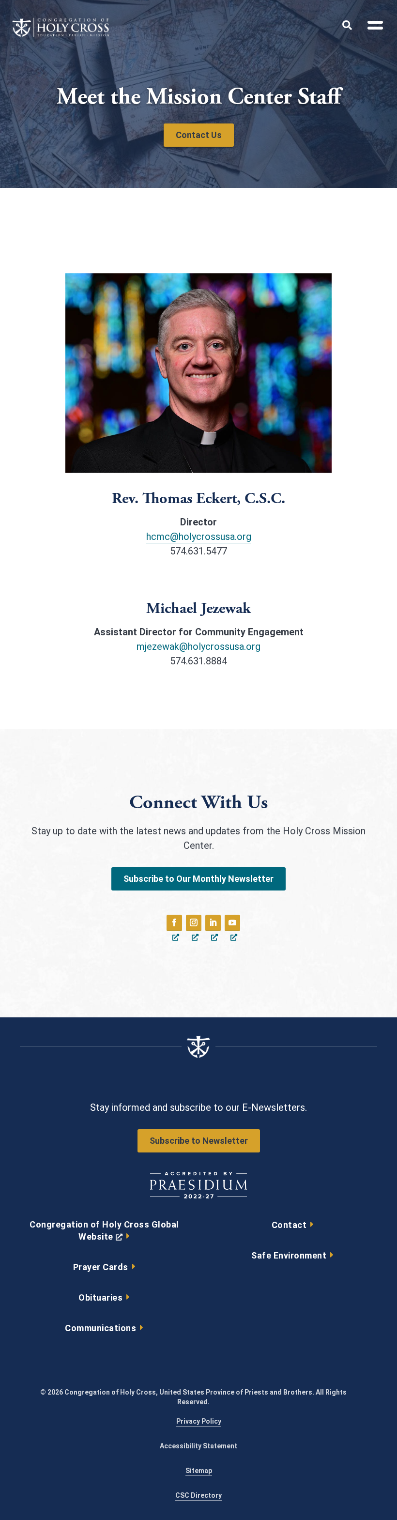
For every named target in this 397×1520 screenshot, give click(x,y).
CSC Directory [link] (198, 1495)
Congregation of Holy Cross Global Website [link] (104, 1232)
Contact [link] (289, 1225)
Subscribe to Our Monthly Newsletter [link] (198, 879)
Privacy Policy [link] (198, 1421)
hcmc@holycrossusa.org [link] (198, 536)
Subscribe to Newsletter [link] (199, 1141)
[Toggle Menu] (371, 26)
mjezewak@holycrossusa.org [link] (198, 646)
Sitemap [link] (198, 1470)
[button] (174, 923)
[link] (60, 34)
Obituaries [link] (100, 1297)
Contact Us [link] (199, 135)
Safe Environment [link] (288, 1255)
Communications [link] (100, 1328)
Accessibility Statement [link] (198, 1446)
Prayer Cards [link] (100, 1267)
